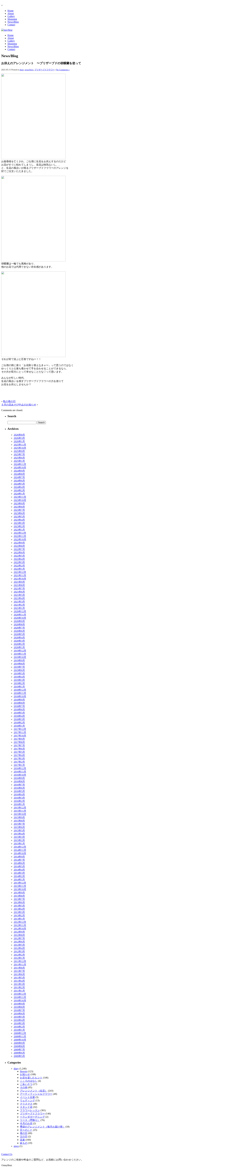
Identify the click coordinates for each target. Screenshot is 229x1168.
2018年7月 (19, 706)
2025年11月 (20, 444)
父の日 (23, 1136)
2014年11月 (20, 850)
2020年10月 (20, 618)
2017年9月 (19, 739)
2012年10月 (20, 928)
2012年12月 (20, 922)
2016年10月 (20, 775)
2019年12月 (20, 650)
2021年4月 (19, 598)
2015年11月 (20, 811)
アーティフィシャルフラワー (36, 1094)
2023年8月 (19, 506)
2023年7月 (19, 510)
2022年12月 (20, 533)
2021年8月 (19, 585)
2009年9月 (19, 1043)
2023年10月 (20, 500)
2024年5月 (19, 484)
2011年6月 (19, 974)
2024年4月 (19, 487)
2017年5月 (19, 752)
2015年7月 (19, 824)
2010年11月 (20, 997)
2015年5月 (19, 830)
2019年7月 (19, 667)
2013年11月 (20, 886)
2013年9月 (19, 892)
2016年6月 (19, 788)
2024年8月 (19, 474)
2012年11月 (20, 925)
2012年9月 (19, 932)
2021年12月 (20, 572)
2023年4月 (19, 520)
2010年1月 (19, 1030)
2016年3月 (19, 797)
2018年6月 (19, 709)
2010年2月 (19, 1026)
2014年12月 (20, 847)
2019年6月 (19, 670)
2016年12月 (20, 768)
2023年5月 (19, 516)
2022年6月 (19, 552)
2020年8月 (19, 624)
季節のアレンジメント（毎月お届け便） (42, 1126)
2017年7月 (19, 745)
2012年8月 (19, 935)
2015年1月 (19, 843)
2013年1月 (19, 918)
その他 (23, 1087)
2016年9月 (19, 778)
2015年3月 (19, 837)
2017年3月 (19, 758)
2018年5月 (19, 712)
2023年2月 (19, 526)
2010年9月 (19, 1003)
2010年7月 (19, 1010)
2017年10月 (20, 735)
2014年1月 (19, 879)
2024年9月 (19, 470)
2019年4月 (19, 676)
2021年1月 (19, 608)
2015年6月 (19, 827)
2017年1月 (19, 765)
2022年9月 (19, 542)
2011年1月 (19, 990)
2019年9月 (19, 660)
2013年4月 (19, 909)
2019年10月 (20, 657)
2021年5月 (19, 595)
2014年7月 (19, 860)
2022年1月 (19, 569)
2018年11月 (20, 693)
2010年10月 (20, 1000)
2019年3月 (19, 680)
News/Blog (13, 22)
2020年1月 (19, 647)
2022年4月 (19, 559)
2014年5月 (19, 866)
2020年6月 (19, 631)
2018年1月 (19, 726)
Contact (11, 24)
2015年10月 (20, 814)
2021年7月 (19, 588)
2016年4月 (19, 794)
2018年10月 (20, 696)
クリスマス (26, 1103)
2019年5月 (19, 673)
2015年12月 (20, 807)
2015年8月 (19, 820)
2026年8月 (19, 435)
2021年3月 (19, 601)
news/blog (29, 70)
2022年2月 (19, 565)
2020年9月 (19, 621)
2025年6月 (19, 457)
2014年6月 (19, 863)
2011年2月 (19, 987)
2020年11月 (20, 614)
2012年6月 (19, 941)
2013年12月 (20, 882)
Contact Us (6, 1154)
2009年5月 (19, 1056)
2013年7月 (19, 899)
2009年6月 (19, 1053)
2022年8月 (19, 546)
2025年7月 (19, 454)
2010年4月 (19, 1020)
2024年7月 (19, 477)
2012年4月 (19, 948)
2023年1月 (19, 529)
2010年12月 (20, 994)
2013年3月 (19, 912)
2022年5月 (19, 555)
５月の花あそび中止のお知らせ (18, 404)
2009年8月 (19, 1046)
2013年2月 (19, 915)
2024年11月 (20, 464)
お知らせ (25, 1074)
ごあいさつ (26, 1084)
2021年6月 (19, 591)
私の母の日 (9, 401)
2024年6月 (19, 480)
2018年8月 (19, 703)
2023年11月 (20, 497)
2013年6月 (19, 902)
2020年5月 (19, 634)
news (16, 1146)
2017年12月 (20, 729)
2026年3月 (19, 438)
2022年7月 (19, 549)
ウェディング (27, 1100)
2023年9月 (19, 503)
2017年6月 (19, 748)
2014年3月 (19, 873)
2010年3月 (19, 1023)
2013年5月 (19, 905)
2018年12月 (20, 690)
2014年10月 (20, 853)
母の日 (23, 1133)
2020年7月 (19, 627)
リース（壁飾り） (30, 1120)
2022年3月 (19, 562)
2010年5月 (19, 1017)
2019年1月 (19, 686)
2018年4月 (19, 716)
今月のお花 (26, 1123)
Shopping (12, 19)
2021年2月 (19, 605)
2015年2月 (19, 840)
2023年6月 (19, 513)
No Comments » (63, 70)
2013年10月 (20, 889)
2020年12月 (20, 611)
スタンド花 (26, 1107)
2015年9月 (19, 817)
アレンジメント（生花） (33, 1090)
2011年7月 (19, 971)
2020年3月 (19, 641)
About (10, 13)
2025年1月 (19, 461)
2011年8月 (19, 968)
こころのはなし (28, 1081)
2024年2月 (19, 490)
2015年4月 (19, 833)
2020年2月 (19, 644)
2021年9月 (19, 582)
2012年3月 (19, 951)
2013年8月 (19, 896)
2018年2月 (19, 722)
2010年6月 (19, 1013)
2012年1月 (19, 958)
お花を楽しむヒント (31, 1077)
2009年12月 (20, 1033)
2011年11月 (20, 964)
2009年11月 (20, 1036)
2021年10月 (20, 578)
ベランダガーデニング (32, 1117)
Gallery (11, 16)
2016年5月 (19, 791)
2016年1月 (19, 804)
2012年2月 (19, 954)
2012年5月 (19, 945)
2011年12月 (20, 961)
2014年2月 (19, 876)
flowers (23, 1071)
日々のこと (26, 1130)
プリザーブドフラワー (44, 70)
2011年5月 (19, 977)
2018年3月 (19, 719)
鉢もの (23, 1143)
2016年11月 (20, 771)
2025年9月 (19, 451)
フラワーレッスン (30, 1110)
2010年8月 (19, 1007)
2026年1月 (19, 441)
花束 (22, 1139)
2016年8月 (19, 781)
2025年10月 (20, 448)
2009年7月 (19, 1049)
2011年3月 (19, 984)
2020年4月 (19, 637)
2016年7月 (19, 784)
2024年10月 (20, 467)
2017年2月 (19, 762)
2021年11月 (20, 575)
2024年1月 (19, 493)
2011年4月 (19, 981)
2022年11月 (20, 536)
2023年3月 (19, 523)
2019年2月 (19, 683)
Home (10, 10)
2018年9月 (19, 699)
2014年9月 (19, 856)
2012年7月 (19, 938)
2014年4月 (19, 869)
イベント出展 (27, 1097)
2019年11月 (20, 654)
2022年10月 (20, 539)
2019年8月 (19, 663)
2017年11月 (20, 732)
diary (22, 70)
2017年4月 (19, 755)
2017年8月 (19, 742)
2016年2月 (19, 801)
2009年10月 (20, 1039)
